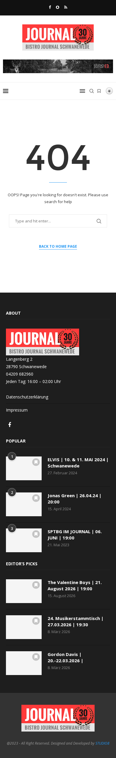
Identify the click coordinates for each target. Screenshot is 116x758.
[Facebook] (50, 7)
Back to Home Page (58, 246)
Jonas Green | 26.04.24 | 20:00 (74, 498)
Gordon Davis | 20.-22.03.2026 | (65, 657)
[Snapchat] (57, 7)
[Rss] (65, 7)
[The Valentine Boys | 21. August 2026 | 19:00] (24, 591)
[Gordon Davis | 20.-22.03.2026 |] (24, 663)
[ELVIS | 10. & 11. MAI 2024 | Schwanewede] (24, 468)
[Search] (92, 91)
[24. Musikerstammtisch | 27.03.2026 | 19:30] (24, 627)
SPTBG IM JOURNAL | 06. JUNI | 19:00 (75, 534)
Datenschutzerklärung (27, 397)
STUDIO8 (102, 743)
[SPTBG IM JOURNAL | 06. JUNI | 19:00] (24, 540)
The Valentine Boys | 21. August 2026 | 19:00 (75, 585)
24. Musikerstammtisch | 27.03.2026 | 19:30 (76, 621)
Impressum (17, 410)
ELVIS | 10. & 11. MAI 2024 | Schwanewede (78, 462)
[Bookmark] (99, 91)
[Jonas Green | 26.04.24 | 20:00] (24, 504)
